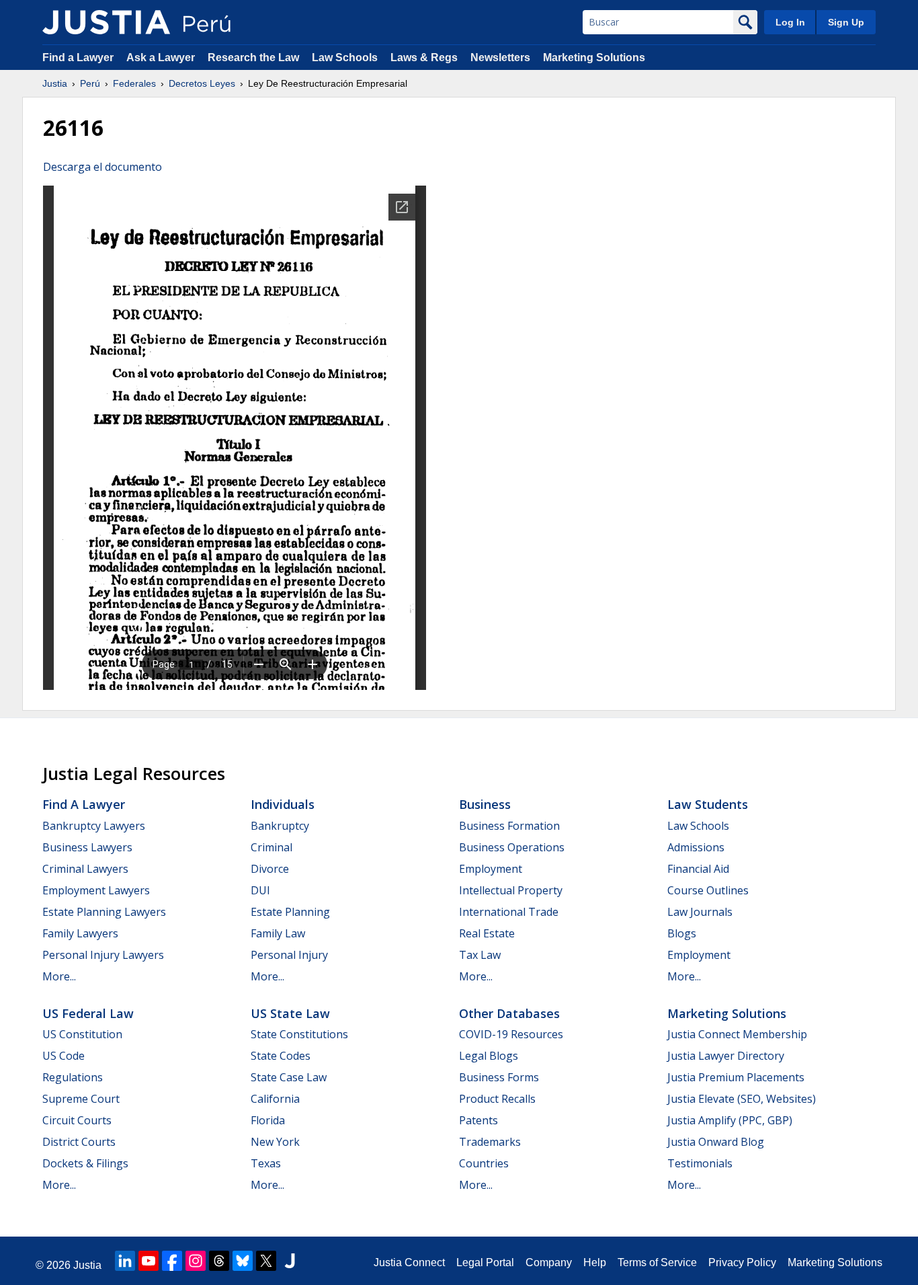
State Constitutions (299, 1034)
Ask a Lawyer (162, 57)
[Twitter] (266, 1261)
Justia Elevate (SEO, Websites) (741, 1098)
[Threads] (219, 1261)
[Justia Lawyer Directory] (290, 1261)
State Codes (280, 1055)
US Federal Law (88, 1013)
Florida (268, 1120)
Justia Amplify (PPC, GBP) (729, 1120)
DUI (260, 890)
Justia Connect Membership (737, 1034)
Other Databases (509, 1013)
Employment (490, 868)
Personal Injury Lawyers (103, 954)
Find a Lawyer (78, 57)
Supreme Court (81, 1098)
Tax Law (480, 954)
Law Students (707, 804)
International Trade (508, 911)
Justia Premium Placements (735, 1077)
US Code (63, 1055)
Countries (484, 1163)
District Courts (79, 1141)
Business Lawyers (87, 847)
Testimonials (700, 1163)
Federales (134, 83)
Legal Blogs (488, 1055)
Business (485, 804)
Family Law (278, 933)
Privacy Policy (742, 1262)
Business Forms (499, 1077)
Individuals (283, 804)
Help (594, 1262)
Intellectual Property (510, 890)
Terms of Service (657, 1262)
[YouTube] (148, 1261)
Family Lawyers (80, 933)
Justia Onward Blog (715, 1141)
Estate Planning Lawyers (104, 911)
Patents (478, 1120)
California (275, 1098)
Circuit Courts (77, 1120)
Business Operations (512, 847)
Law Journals (700, 911)
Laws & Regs (424, 57)
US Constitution (82, 1034)
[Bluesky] (243, 1261)
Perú (90, 83)
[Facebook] (172, 1261)
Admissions (695, 847)
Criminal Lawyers (85, 868)
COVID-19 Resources (511, 1034)
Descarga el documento (102, 166)
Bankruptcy (280, 825)
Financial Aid (698, 868)
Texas (266, 1163)
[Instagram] (195, 1261)
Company (549, 1262)
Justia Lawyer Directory (725, 1055)
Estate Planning (290, 911)
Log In (790, 22)
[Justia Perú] (106, 22)
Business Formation (509, 825)
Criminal (271, 847)
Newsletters (500, 57)
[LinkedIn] (125, 1261)
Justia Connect (409, 1262)
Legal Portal (485, 1262)
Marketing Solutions (594, 57)
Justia (54, 83)
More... (59, 976)
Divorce (270, 868)
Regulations (72, 1077)
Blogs (681, 933)
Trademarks (490, 1141)
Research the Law (253, 57)
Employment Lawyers (96, 890)
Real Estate (487, 933)
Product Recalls (497, 1098)
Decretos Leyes (202, 83)
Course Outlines (708, 890)
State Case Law (289, 1077)
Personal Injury (289, 954)
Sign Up (846, 22)
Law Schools (345, 57)
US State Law (290, 1013)
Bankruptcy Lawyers (93, 825)
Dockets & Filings (85, 1163)
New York (275, 1141)
